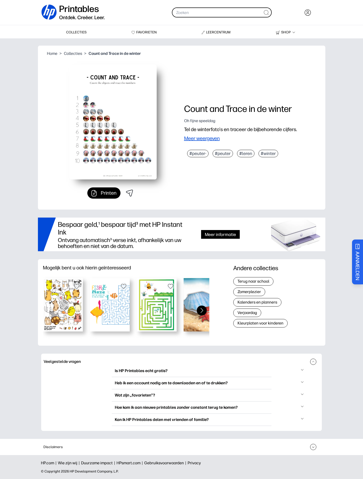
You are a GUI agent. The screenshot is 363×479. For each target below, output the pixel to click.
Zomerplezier (249, 291)
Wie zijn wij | (69, 463)
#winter (268, 153)
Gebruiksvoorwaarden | (166, 463)
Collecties (73, 53)
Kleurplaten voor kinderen (260, 323)
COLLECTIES (76, 32)
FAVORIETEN (146, 32)
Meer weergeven (202, 138)
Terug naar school (253, 281)
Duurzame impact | (99, 463)
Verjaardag (247, 312)
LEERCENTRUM (218, 32)
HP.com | (49, 463)
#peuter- (197, 153)
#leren (245, 153)
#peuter (223, 153)
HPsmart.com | (130, 463)
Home (52, 53)
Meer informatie (220, 234)
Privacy (194, 463)
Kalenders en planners (257, 302)
